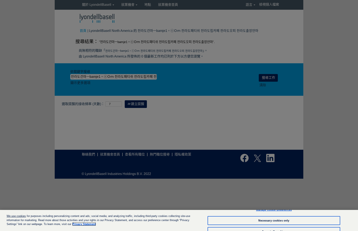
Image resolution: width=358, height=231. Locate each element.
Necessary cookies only (273, 220)
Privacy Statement (84, 224)
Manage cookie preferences (274, 209)
